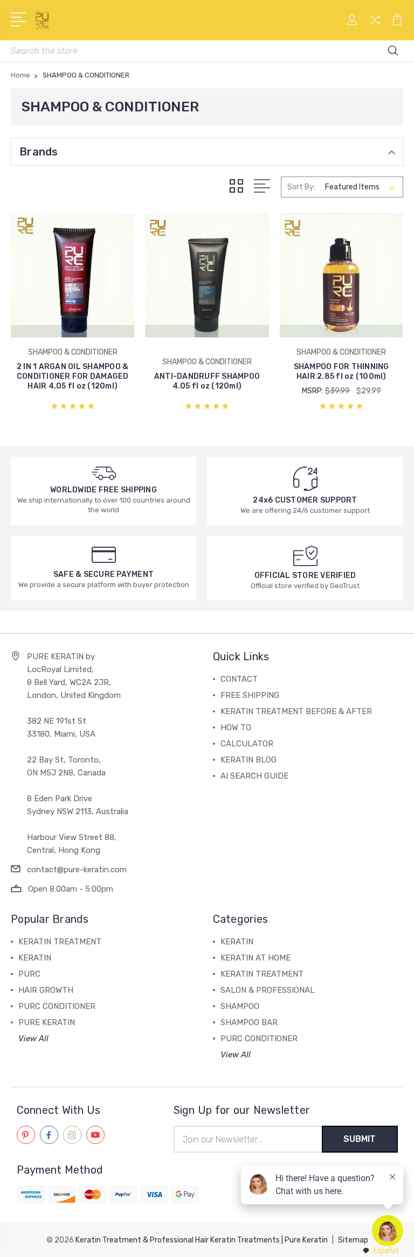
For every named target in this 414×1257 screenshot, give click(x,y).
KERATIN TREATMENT (59, 942)
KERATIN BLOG (248, 760)
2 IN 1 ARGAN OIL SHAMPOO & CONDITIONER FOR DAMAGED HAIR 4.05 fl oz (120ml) (73, 376)
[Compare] (375, 26)
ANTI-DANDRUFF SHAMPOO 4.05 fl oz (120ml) (207, 381)
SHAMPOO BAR (249, 1022)
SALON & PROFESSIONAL (267, 990)
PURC (29, 974)
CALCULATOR (246, 743)
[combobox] (380, 1251)
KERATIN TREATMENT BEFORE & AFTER (296, 711)
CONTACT (239, 679)
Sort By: (301, 187)
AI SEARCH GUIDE (254, 776)
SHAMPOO (239, 1006)
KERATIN (34, 958)
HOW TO (235, 727)
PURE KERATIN (46, 1022)
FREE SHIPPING (249, 695)
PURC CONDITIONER (56, 1006)
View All (33, 1038)
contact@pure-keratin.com (77, 869)
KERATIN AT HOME (255, 958)
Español (385, 1250)
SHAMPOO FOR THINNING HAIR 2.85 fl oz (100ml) (341, 371)
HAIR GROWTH (45, 990)
